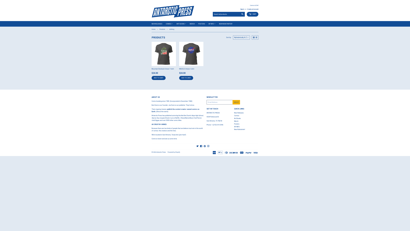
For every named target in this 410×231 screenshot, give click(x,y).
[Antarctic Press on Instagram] (208, 146)
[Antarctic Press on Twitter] (197, 146)
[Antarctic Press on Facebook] (201, 146)
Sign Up (236, 102)
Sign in (242, 9)
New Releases (157, 24)
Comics (169, 24)
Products (162, 29)
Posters (201, 24)
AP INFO (211, 24)
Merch (192, 24)
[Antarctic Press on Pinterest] (205, 146)
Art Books (180, 24)
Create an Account (252, 9)
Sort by (228, 37)
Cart (254, 14)
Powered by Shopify (174, 152)
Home (153, 29)
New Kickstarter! (225, 24)
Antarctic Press (161, 152)
